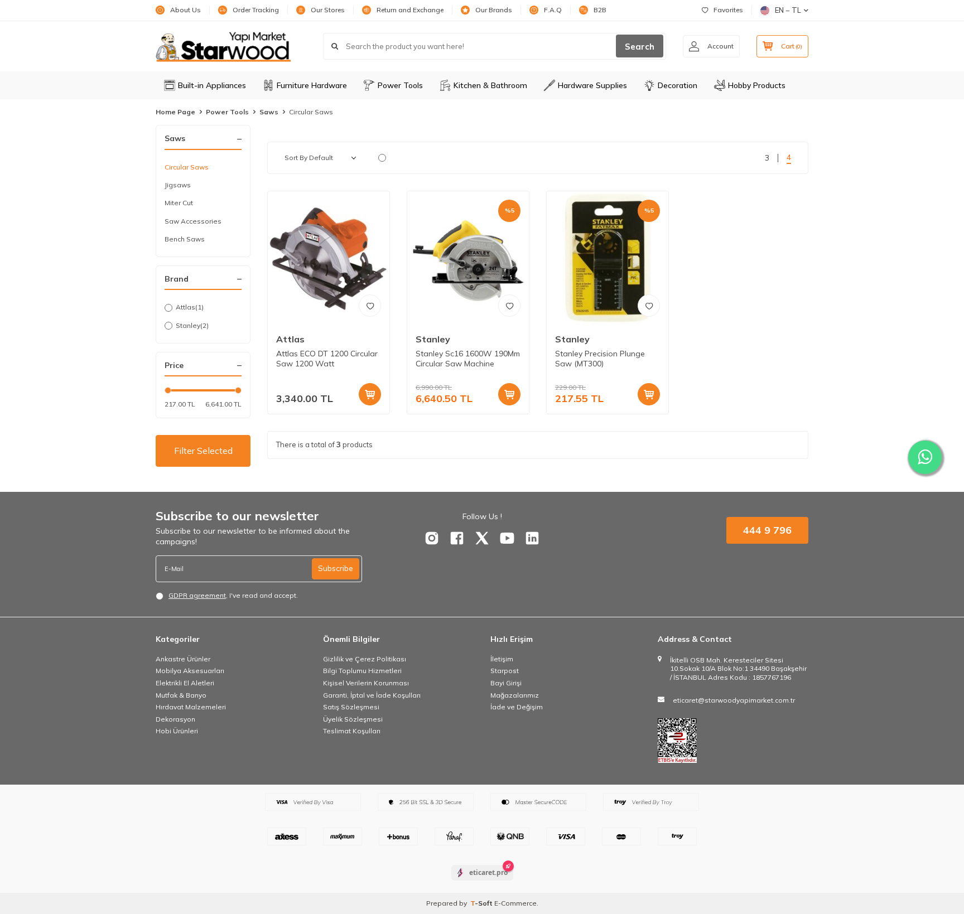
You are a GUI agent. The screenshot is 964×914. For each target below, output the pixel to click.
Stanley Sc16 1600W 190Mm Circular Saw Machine (468, 359)
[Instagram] (431, 538)
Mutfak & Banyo (181, 695)
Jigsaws (178, 185)
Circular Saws (187, 167)
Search (639, 46)
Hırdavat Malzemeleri (191, 707)
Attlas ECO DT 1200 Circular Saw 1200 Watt (327, 359)
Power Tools (400, 85)
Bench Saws (185, 239)
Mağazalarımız (514, 695)
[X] (482, 538)
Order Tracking (256, 10)
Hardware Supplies (592, 85)
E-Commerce (515, 903)
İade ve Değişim (516, 707)
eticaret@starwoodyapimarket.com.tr (734, 700)
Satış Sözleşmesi (351, 707)
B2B (600, 10)
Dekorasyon (175, 719)
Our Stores (328, 10)
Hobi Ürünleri (177, 731)
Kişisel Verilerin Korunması (366, 683)
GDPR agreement (197, 595)
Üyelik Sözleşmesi (353, 719)
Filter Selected (203, 450)
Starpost (504, 670)
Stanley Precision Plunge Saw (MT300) (600, 359)
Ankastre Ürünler (183, 659)
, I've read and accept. (233, 595)
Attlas (190, 307)
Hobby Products (756, 85)
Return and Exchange (410, 10)
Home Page (175, 112)
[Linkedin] (532, 538)
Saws (268, 112)
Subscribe (335, 568)
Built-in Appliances (212, 85)
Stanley (192, 325)
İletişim (501, 659)
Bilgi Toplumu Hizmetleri (362, 670)
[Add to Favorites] (370, 305)
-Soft (482, 903)
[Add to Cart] (370, 394)
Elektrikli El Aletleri (185, 683)
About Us (185, 10)
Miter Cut (179, 203)
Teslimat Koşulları (351, 731)
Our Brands (493, 10)
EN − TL (788, 10)
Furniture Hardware (312, 85)
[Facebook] (457, 538)
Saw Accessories (193, 221)
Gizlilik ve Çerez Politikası (364, 659)
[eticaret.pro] (482, 882)
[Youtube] (507, 538)
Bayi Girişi (506, 683)
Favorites (728, 10)
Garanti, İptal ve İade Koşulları (372, 695)
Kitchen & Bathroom (490, 85)
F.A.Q (553, 10)
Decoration (677, 85)
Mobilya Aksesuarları (190, 670)
